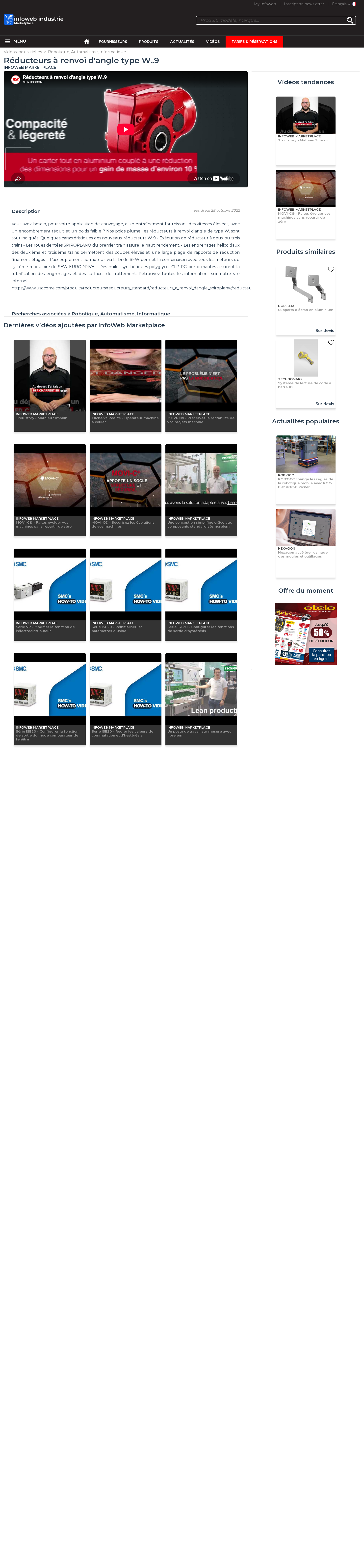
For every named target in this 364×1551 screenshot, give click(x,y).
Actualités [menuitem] (182, 41)
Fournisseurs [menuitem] (113, 41)
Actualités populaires (305, 421)
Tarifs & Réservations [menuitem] (254, 41)
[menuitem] (8, 42)
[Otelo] (306, 634)
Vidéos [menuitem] (213, 41)
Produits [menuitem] (148, 41)
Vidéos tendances (306, 82)
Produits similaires (305, 251)
